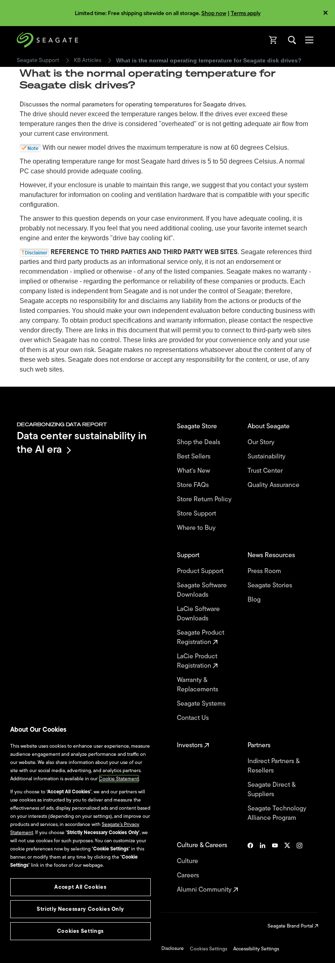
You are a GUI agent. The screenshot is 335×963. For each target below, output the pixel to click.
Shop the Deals (200, 442)
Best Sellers (194, 456)
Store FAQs (193, 485)
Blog (255, 599)
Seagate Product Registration (200, 637)
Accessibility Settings (256, 948)
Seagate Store (198, 426)
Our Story (262, 442)
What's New (194, 471)
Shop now (213, 13)
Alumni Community (205, 889)
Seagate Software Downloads (202, 590)
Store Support (197, 513)
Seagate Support (38, 60)
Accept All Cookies (80, 887)
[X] (287, 867)
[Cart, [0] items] (273, 40)
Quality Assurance (274, 485)
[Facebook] (250, 867)
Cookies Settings (208, 949)
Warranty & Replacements (198, 684)
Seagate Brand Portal (291, 926)
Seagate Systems (202, 703)
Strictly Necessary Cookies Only (80, 909)
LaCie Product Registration (197, 661)
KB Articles (87, 60)
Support (189, 555)
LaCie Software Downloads (198, 613)
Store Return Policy (205, 499)
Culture (188, 861)
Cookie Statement (119, 779)
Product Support (201, 571)
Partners (260, 745)
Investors (190, 745)
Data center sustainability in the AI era (82, 442)
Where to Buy (197, 528)
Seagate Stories (271, 585)
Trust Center (266, 471)
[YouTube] (275, 867)
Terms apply (246, 13)
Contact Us (193, 718)
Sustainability (267, 456)
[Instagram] (299, 867)
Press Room (265, 571)
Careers (189, 875)
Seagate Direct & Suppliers (271, 789)
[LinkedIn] (263, 867)
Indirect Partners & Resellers (273, 766)
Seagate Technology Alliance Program (277, 813)
